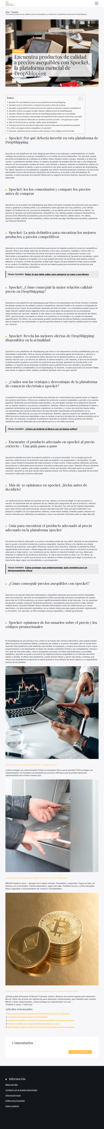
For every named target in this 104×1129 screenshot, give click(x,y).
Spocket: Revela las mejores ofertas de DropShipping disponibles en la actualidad (42, 114)
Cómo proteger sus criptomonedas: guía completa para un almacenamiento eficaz (41, 991)
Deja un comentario (80, 1052)
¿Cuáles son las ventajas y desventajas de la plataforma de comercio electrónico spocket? (45, 117)
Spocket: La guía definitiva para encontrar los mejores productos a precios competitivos (45, 108)
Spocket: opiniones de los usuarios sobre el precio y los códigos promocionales (41, 131)
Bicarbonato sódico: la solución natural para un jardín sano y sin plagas (41, 1027)
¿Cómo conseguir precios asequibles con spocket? (30, 128)
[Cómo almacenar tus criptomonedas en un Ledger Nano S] (52, 712)
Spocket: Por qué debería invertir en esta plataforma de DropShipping (37, 102)
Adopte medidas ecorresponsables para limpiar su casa (34, 1024)
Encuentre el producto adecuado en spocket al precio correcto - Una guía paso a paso (44, 120)
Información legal (13, 1095)
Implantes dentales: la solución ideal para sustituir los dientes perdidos (41, 1020)
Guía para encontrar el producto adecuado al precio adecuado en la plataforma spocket (44, 125)
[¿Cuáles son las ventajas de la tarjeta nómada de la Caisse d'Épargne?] (52, 825)
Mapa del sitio (11, 1084)
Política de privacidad (15, 1100)
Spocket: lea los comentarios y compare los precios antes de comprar (37, 105)
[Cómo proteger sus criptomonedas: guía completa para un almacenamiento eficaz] (52, 939)
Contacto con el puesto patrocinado (21, 1090)
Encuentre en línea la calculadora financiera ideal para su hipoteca (38, 1013)
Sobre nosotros (12, 1106)
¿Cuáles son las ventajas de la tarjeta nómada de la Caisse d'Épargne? (36, 878)
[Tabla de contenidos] (79, 98)
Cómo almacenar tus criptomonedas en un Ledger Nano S (31, 765)
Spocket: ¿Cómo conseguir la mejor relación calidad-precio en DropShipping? (40, 111)
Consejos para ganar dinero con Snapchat (27, 1017)
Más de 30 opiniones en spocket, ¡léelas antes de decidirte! (33, 122)
